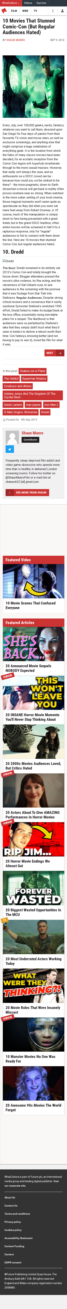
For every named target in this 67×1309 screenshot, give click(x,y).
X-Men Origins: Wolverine (20, 412)
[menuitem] (11, 3)
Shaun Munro (16, 40)
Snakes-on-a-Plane (32, 371)
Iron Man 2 (51, 405)
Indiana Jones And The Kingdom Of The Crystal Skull (29, 395)
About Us (9, 1197)
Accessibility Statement (18, 1238)
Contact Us (10, 1205)
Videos (28, 3)
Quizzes (41, 3)
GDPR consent (12, 1262)
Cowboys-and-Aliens (17, 386)
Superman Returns (34, 378)
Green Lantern (13, 405)
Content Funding (14, 1246)
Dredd (45, 412)
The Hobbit (11, 378)
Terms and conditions (17, 1213)
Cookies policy (13, 1230)
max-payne (33, 405)
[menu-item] (14, 10)
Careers (9, 1254)
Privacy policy (12, 1221)
